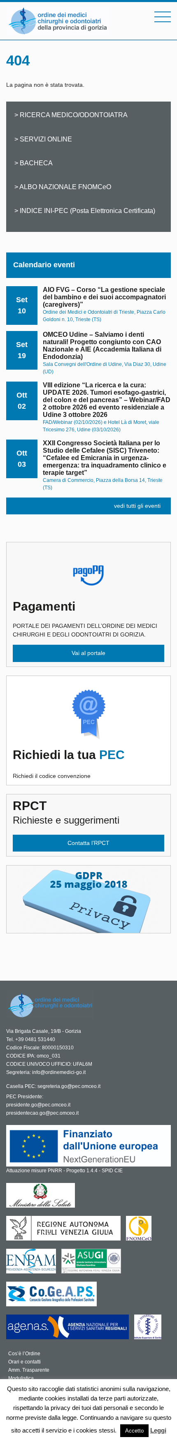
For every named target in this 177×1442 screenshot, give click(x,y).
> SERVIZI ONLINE (43, 139)
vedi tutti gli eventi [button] (137, 505)
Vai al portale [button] (88, 653)
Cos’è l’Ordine (24, 1353)
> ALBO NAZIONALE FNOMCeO (62, 186)
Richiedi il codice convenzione (69, 763)
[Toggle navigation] (162, 17)
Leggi (158, 1430)
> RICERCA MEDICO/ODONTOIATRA (71, 114)
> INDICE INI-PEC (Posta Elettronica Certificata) (84, 210)
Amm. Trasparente (28, 1370)
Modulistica (21, 1378)
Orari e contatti (24, 1362)
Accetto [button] (134, 1431)
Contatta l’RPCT (88, 843)
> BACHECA (33, 163)
